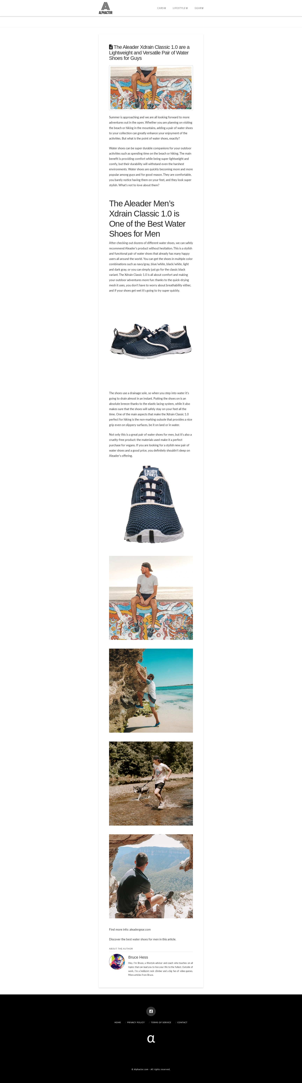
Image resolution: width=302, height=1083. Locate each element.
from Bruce (147, 975)
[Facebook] (151, 1011)
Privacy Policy (136, 1022)
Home (117, 1022)
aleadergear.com (140, 929)
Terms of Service (161, 1022)
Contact (182, 1022)
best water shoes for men (142, 939)
